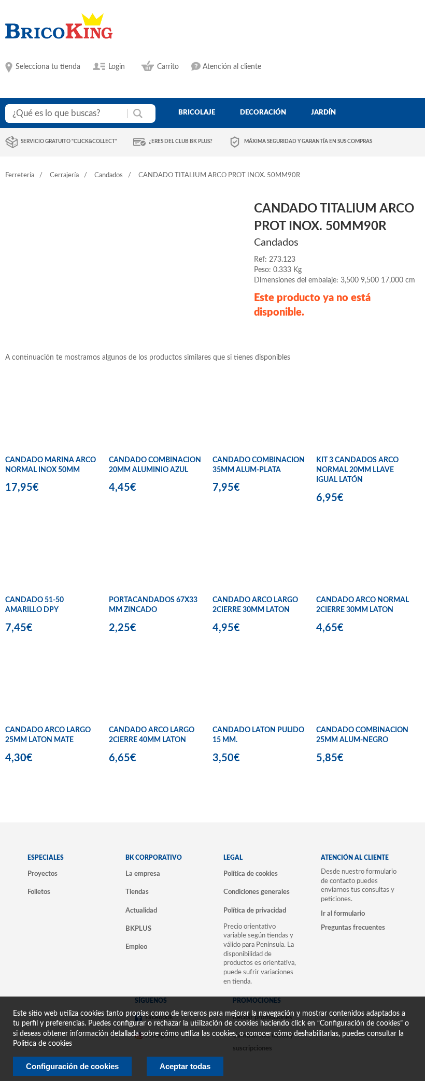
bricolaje (196, 112)
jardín (323, 112)
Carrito (168, 66)
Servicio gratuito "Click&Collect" (69, 141)
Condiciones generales (256, 892)
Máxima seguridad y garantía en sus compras (308, 141)
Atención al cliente (232, 66)
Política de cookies (250, 874)
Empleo (136, 947)
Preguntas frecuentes (353, 927)
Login (116, 66)
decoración (263, 112)
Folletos (38, 892)
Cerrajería (64, 175)
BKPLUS (138, 929)
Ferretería (19, 175)
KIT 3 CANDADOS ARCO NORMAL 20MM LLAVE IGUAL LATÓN (357, 470)
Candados (108, 175)
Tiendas (137, 892)
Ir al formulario (343, 914)
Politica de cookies (42, 1043)
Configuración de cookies (72, 1066)
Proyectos (42, 874)
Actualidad (141, 910)
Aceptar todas (185, 1066)
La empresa (142, 874)
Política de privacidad (254, 910)
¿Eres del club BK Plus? (180, 141)
